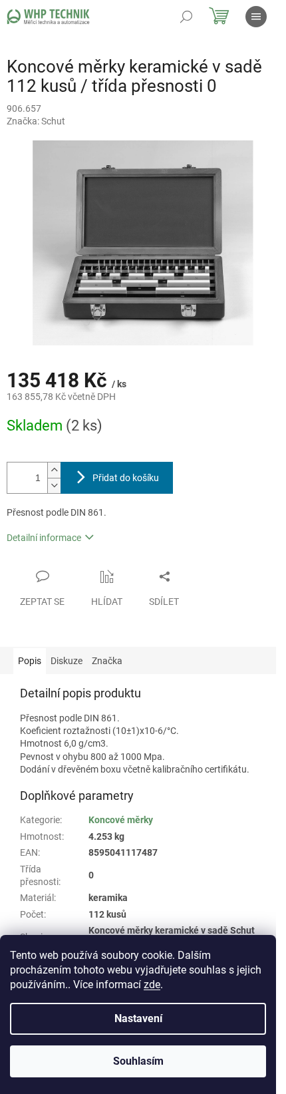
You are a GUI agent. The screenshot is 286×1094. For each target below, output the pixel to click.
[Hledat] (186, 16)
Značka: (36, 121)
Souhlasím (138, 1061)
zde (152, 984)
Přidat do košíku (125, 477)
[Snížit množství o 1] (54, 485)
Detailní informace (44, 537)
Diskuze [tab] (66, 660)
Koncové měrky (120, 820)
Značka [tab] (107, 660)
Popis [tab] (29, 660)
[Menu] (256, 16)
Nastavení (138, 1018)
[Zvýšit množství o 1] (54, 470)
